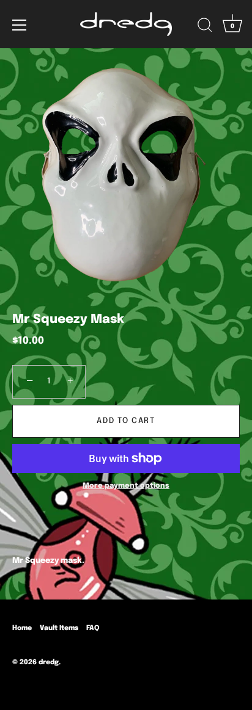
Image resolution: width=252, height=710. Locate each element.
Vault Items (59, 628)
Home (22, 628)
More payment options (126, 486)
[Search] (204, 26)
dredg (49, 662)
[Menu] (19, 25)
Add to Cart (126, 421)
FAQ (92, 628)
